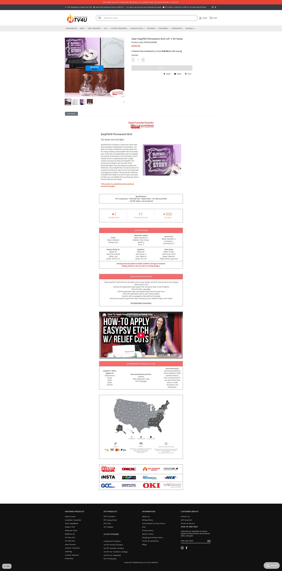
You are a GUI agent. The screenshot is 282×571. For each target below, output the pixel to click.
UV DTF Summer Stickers (114, 548)
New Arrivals (72, 28)
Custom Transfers (119, 28)
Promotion (177, 28)
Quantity (135, 55)
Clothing (68, 551)
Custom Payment (72, 555)
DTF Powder (108, 527)
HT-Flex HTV (70, 537)
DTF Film (107, 523)
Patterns (151, 28)
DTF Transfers (109, 516)
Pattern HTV (70, 527)
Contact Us (185, 516)
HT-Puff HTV (70, 541)
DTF (105, 28)
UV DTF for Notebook (112, 555)
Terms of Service (188, 523)
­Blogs (144, 544)
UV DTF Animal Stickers (113, 545)
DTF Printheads (110, 559)
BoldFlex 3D (70, 534)
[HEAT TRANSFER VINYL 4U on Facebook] (186, 548)
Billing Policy (147, 520)
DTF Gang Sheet (110, 520)
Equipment (163, 28)
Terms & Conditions (150, 541)
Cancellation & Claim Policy (153, 523)
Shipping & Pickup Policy (152, 537)
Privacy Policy (148, 530)
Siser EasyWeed (71, 523)
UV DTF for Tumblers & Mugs (116, 552)
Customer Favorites (73, 520)
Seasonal (189, 28)
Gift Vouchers (186, 520)
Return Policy (147, 534)
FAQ (144, 527)
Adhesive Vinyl (137, 28)
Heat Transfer (94, 28)
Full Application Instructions (141, 303)
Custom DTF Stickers (112, 541)
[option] (141, 2)
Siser (82, 28)
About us (146, 516)
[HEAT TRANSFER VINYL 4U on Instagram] (182, 548)
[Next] (123, 102)
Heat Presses (70, 544)
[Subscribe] (209, 540)
